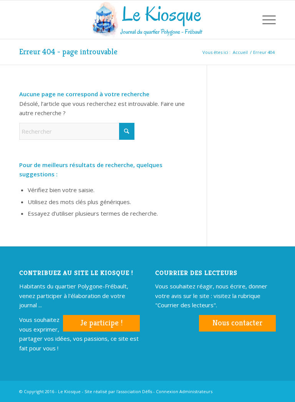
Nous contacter (237, 323)
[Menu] (265, 19)
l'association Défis (134, 391)
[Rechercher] (247, 19)
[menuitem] (247, 19)
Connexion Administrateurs (184, 391)
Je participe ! (101, 323)
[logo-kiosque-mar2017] (147, 19)
